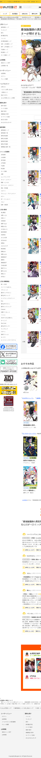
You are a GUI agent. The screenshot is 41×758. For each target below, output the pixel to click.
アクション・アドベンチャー (8, 193)
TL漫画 (3, 165)
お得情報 (4, 734)
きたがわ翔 (4, 237)
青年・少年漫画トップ (6, 46)
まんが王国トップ (6, 708)
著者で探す (4, 111)
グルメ (2, 202)
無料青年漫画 (4, 141)
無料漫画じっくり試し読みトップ (24, 708)
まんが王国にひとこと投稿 (8, 98)
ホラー (2, 196)
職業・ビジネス (5, 182)
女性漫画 (3, 154)
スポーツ (3, 191)
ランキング (4, 30)
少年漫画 (3, 163)
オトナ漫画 (4, 171)
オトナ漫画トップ (5, 55)
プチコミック (4, 290)
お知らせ (3, 86)
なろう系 (25, 87)
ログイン (3, 76)
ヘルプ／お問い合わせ (6, 89)
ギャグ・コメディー (6, 179)
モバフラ (3, 337)
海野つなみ (4, 223)
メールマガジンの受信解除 (9, 721)
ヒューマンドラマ (5, 177)
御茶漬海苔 (4, 232)
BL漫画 (3, 168)
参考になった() (29, 550)
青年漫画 (3, 160)
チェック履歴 (4, 79)
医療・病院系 (4, 204)
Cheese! (3, 309)
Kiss (2, 301)
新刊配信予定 (4, 35)
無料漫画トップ (5, 27)
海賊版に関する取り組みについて (8, 384)
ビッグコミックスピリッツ (8, 298)
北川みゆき (4, 240)
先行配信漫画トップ (6, 41)
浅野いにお (4, 215)
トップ (5, 13)
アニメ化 (32, 87)
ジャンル (3, 38)
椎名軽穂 (3, 248)
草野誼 (2, 243)
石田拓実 (3, 221)
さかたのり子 (4, 246)
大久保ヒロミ (4, 229)
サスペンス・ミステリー (7, 185)
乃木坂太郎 (4, 265)
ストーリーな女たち (6, 287)
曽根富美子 (4, 257)
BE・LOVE (4, 284)
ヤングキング (4, 329)
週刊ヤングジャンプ (6, 306)
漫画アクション (5, 334)
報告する (38, 631)
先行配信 (14, 13)
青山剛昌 (3, 212)
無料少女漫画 (4, 138)
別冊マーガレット (5, 312)
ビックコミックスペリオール (8, 340)
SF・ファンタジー (5, 199)
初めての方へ (4, 95)
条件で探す (4, 105)
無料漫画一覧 (4, 133)
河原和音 (3, 234)
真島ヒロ (3, 273)
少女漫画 (3, 157)
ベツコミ (3, 315)
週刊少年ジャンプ (5, 295)
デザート (3, 331)
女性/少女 (25, 13)
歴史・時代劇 (4, 188)
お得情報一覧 (4, 65)
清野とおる (4, 254)
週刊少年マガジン (5, 304)
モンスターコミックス (29, 433)
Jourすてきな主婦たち (6, 317)
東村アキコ (4, 268)
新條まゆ (3, 251)
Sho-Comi (3, 323)
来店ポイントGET (5, 63)
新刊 (2, 33)
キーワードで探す (5, 117)
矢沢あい (3, 276)
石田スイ (3, 218)
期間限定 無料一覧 (5, 147)
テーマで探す (4, 108)
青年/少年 (34, 13)
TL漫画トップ (4, 49)
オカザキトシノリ (27, 398)
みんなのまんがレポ (6, 122)
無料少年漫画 (4, 144)
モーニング (4, 320)
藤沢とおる (4, 271)
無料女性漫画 (4, 135)
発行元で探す (4, 119)
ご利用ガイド (4, 92)
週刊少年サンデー (5, 326)
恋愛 (2, 174)
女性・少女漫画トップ (6, 44)
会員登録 (3, 73)
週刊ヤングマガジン (6, 292)
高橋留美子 (4, 262)
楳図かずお (4, 226)
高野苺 (2, 260)
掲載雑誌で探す (5, 114)
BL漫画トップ (4, 52)
